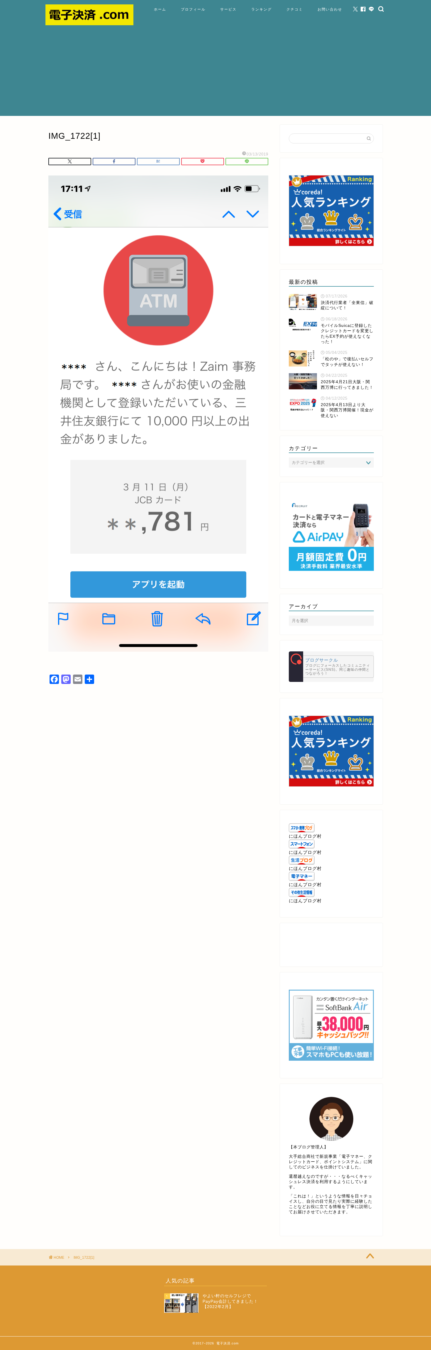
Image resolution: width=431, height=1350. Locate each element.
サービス (228, 9)
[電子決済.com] (89, 23)
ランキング (261, 9)
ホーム (160, 9)
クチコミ (294, 9)
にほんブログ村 (305, 836)
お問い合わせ (330, 9)
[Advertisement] (215, 75)
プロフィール (193, 9)
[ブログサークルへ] (331, 666)
